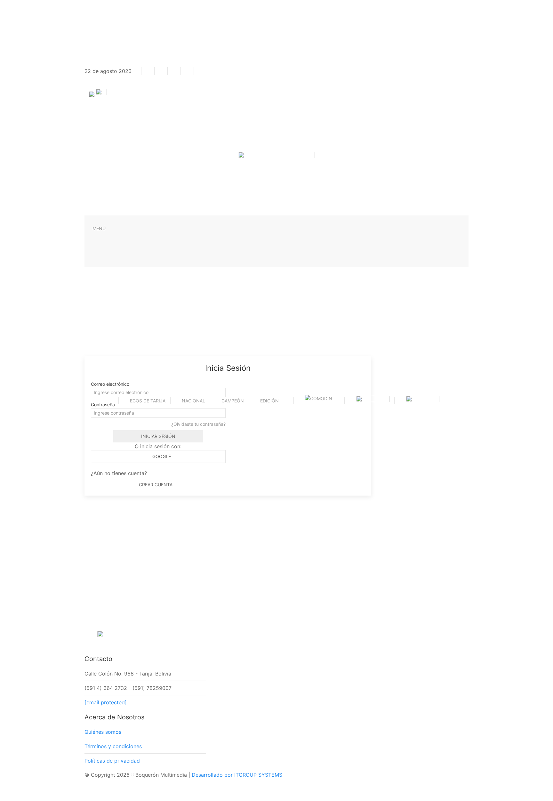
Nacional (193, 400)
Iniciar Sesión (158, 436)
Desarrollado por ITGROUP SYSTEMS (237, 775)
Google (161, 456)
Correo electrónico (110, 384)
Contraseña (103, 404)
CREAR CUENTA (155, 484)
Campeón (232, 400)
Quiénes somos (102, 732)
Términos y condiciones (113, 746)
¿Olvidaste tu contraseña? (198, 424)
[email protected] (105, 702)
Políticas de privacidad (112, 760)
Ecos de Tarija (147, 400)
